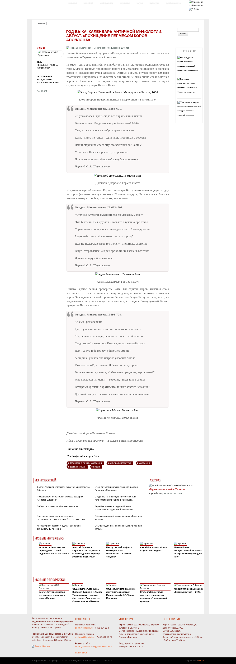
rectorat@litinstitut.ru (84, 637)
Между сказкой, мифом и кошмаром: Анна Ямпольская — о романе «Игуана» (119, 552)
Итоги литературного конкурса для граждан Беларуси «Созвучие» (187, 87)
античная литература (120, 463)
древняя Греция (78, 467)
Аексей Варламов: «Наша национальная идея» (153, 549)
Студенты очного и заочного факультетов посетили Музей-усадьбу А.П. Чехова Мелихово (120, 593)
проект (96, 467)
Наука (139, 3)
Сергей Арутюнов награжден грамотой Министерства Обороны (187, 66)
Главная (72, 3)
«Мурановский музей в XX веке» (167, 489)
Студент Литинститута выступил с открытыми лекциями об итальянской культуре (153, 597)
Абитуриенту (106, 3)
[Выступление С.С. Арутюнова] (54, 588)
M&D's (201, 661)
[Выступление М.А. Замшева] (189, 585)
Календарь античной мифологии (86, 463)
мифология (144, 463)
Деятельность (173, 3)
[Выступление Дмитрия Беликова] (155, 588)
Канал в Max (81, 653)
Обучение (124, 3)
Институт (88, 3)
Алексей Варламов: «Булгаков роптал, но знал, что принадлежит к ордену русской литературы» (86, 552)
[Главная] (196, 5)
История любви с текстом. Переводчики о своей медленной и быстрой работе (54, 550)
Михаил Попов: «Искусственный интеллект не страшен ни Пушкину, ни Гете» (188, 552)
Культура (154, 3)
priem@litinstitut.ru (84, 628)
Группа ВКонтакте (103, 646)
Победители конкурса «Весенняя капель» (57, 506)
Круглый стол (155, 493)
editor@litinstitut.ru (84, 646)
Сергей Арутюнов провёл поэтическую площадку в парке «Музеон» (52, 595)
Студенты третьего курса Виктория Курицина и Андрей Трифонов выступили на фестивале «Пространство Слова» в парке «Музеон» (87, 595)
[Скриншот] (45, 543)
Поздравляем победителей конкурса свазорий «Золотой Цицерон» (189, 110)
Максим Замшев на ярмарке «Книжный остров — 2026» (188, 590)
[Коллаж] (77, 585)
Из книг (41, 48)
